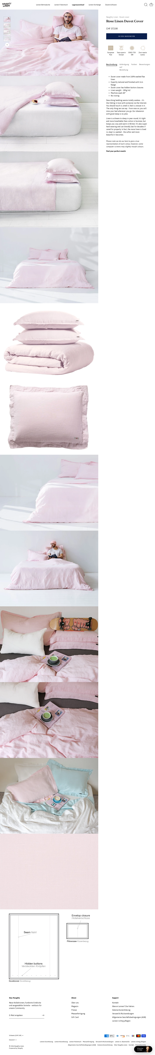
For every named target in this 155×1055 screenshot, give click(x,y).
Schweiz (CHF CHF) (15, 1035)
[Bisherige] (7, 13)
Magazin (74, 1006)
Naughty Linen (112, 17)
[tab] (112, 67)
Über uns (75, 1003)
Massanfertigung (78, 1014)
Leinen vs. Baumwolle (122, 1042)
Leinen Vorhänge (95, 5)
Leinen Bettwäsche (43, 5)
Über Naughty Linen (120, 1045)
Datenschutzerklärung (121, 1010)
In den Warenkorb (126, 36)
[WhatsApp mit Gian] (143, 1049)
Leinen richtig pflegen (121, 1021)
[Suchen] (145, 4)
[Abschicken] (43, 1015)
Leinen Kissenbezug (61, 1042)
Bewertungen (144, 64)
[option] (7, 19)
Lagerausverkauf (78, 5)
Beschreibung (111, 64)
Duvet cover (124, 17)
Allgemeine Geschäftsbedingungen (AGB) (129, 1017)
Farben (134, 64)
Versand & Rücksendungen (123, 1014)
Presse (74, 1010)
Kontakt (115, 1003)
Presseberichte (140, 1045)
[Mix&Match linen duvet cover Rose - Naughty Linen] (7, 19)
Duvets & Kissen (111, 5)
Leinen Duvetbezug (46, 1042)
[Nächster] (7, 44)
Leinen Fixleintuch (61, 5)
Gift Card (75, 1017)
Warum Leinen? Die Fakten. (123, 1006)
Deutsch (12, 1040)
